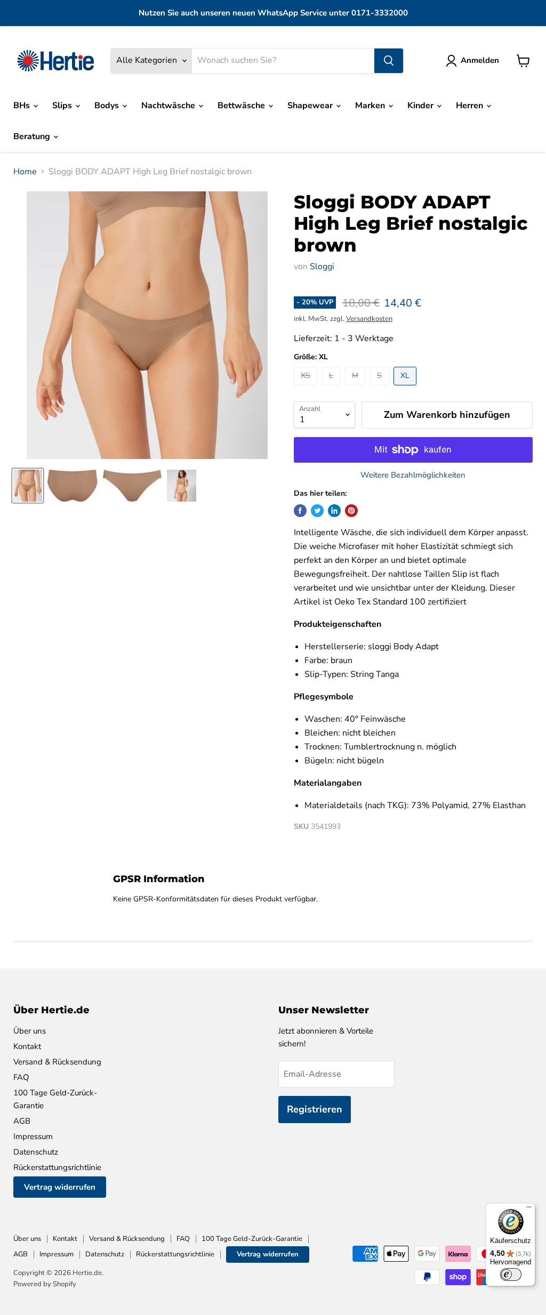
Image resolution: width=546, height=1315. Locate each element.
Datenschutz (35, 1152)
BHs (22, 105)
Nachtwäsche (169, 105)
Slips (63, 105)
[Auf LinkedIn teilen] (334, 510)
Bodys (107, 105)
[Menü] (529, 1209)
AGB (21, 1121)
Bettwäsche (242, 105)
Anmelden (480, 60)
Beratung (32, 136)
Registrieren (314, 1109)
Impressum (33, 1136)
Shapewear (311, 105)
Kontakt (27, 1046)
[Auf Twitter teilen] (317, 510)
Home (25, 171)
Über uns (29, 1031)
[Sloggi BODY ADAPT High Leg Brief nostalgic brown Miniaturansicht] (27, 486)
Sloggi (322, 266)
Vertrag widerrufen (59, 1187)
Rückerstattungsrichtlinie (57, 1167)
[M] (356, 388)
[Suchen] (388, 61)
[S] (380, 388)
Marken (371, 105)
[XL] (406, 388)
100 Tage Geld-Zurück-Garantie (252, 1239)
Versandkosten (369, 319)
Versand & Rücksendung (57, 1061)
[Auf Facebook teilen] (300, 510)
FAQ (21, 1077)
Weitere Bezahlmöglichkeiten (412, 475)
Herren (470, 105)
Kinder (421, 105)
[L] (332, 388)
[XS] (307, 388)
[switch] (510, 1274)
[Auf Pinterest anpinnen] (351, 510)
